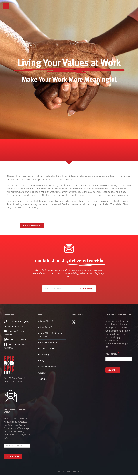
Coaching (44, 354)
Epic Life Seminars (48, 366)
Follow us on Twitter (16, 339)
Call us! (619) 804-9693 (18, 321)
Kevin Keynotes (46, 327)
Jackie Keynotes (47, 321)
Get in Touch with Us (16, 326)
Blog (41, 360)
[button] (6, 6)
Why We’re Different (48, 342)
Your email (112, 353)
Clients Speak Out (48, 348)
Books (42, 373)
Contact (43, 379)
